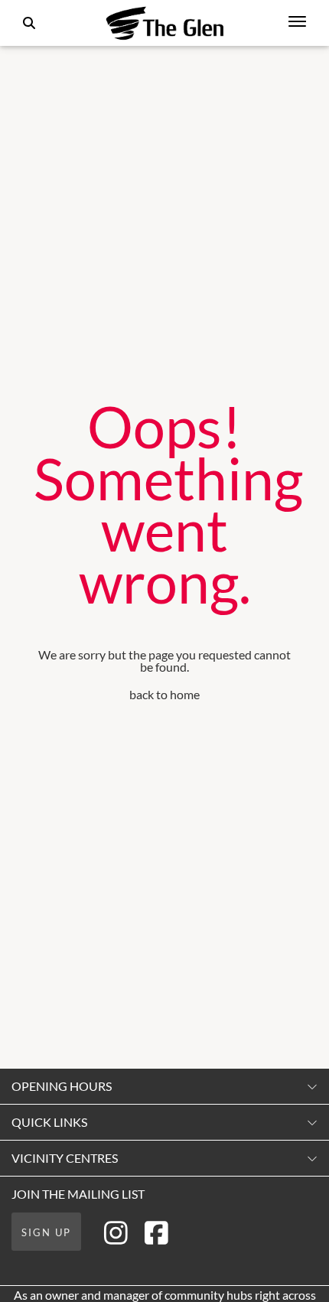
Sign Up (46, 1232)
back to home (164, 694)
